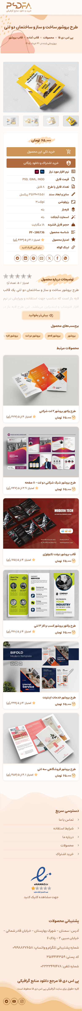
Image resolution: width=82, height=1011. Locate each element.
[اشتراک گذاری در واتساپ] (65, 258)
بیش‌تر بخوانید (38, 315)
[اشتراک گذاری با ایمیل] (41, 258)
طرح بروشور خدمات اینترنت (59, 697)
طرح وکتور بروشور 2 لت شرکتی (57, 411)
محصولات (48, 37)
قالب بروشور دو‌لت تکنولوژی (59, 554)
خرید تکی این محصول (41, 152)
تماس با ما (66, 820)
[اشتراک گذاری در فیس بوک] (57, 258)
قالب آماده (33, 37)
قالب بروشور (16, 37)
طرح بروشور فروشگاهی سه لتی (56, 769)
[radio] (5, 276)
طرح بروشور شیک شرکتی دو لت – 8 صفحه (50, 483)
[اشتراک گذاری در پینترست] (33, 258)
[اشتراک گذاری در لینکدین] (25, 258)
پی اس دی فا (65, 37)
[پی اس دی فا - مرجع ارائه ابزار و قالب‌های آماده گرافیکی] (19, 7)
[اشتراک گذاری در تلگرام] (17, 258)
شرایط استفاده (63, 828)
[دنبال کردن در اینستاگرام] (21, 1001)
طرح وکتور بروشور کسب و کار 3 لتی (55, 626)
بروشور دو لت (32, 335)
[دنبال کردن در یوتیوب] (14, 1001)
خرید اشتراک (65, 854)
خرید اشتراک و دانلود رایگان (41, 163)
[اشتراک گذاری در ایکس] (49, 258)
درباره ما (68, 837)
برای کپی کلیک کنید (32, 247)
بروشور (72, 335)
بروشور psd (54, 335)
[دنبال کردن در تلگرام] (6, 1001)
